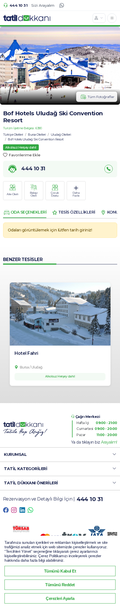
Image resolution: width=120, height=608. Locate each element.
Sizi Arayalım (42, 5)
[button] (60, 454)
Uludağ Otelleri (61, 135)
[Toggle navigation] (112, 18)
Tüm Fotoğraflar (101, 97)
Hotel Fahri (26, 353)
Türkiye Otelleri (13, 135)
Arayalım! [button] (109, 442)
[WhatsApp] (61, 5)
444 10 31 (18, 5)
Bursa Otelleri (37, 135)
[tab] (25, 212)
